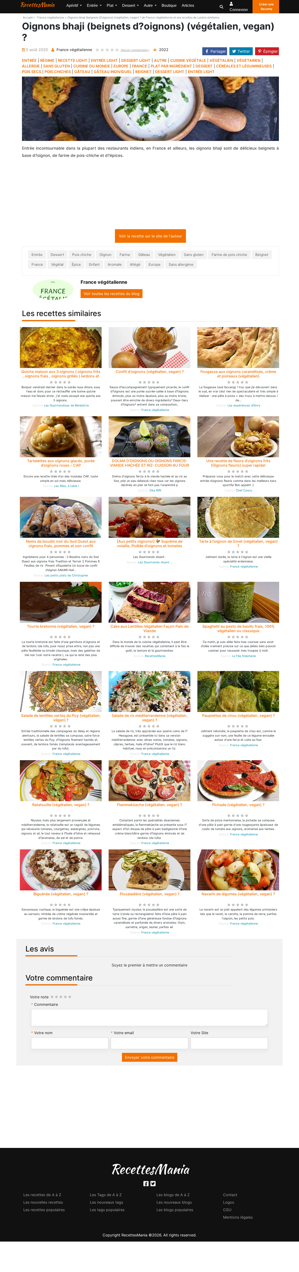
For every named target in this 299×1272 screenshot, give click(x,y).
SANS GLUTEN (56, 66)
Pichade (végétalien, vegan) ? (238, 805)
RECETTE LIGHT (72, 60)
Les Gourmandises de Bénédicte (66, 406)
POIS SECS (31, 71)
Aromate (115, 265)
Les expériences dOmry (244, 406)
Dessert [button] (129, 5)
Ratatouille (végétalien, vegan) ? (60, 805)
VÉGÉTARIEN (248, 60)
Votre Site (199, 1033)
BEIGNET (143, 71)
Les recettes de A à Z (42, 1195)
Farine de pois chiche (229, 255)
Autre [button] (149, 5)
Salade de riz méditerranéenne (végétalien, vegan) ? (150, 718)
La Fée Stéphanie (244, 657)
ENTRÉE (29, 60)
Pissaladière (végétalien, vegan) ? (149, 894)
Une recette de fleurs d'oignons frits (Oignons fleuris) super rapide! (238, 463)
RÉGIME (47, 60)
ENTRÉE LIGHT (104, 60)
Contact (230, 1195)
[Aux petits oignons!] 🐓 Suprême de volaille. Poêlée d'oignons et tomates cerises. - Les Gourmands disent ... (149, 546)
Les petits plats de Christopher (66, 576)
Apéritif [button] (72, 5)
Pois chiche (81, 255)
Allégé (135, 265)
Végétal (57, 265)
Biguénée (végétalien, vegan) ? (60, 894)
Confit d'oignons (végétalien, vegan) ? (150, 372)
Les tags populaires (107, 1210)
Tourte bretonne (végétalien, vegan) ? (60, 627)
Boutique (169, 5)
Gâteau (144, 255)
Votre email (124, 1033)
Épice (76, 265)
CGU (227, 1210)
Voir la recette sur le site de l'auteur (150, 237)
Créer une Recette (266, 6)
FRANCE (139, 66)
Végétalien (167, 255)
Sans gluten (193, 255)
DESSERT (204, 66)
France (37, 265)
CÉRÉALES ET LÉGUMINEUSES (244, 66)
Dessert (57, 255)
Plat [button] (110, 5)
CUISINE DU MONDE (91, 66)
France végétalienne (155, 411)
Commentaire (46, 1005)
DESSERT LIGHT (135, 60)
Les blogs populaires (175, 1210)
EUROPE (121, 66)
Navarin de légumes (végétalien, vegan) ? (238, 894)
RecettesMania (37, 4)
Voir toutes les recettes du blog (111, 294)
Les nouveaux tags (106, 1203)
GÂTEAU (82, 71)
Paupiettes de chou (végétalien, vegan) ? (238, 716)
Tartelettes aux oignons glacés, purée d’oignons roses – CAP (61, 463)
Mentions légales (238, 1218)
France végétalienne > (52, 17)
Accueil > (29, 17)
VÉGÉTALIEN (221, 60)
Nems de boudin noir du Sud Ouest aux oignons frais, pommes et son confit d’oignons (61, 546)
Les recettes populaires (44, 1210)
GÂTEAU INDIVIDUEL (113, 71)
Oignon (105, 255)
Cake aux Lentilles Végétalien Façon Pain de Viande (149, 629)
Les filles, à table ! (66, 487)
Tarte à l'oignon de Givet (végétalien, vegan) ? (238, 544)
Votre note (39, 997)
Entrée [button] (93, 5)
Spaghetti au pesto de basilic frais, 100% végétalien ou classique (238, 629)
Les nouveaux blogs (174, 1203)
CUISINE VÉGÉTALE (188, 60)
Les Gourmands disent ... (155, 563)
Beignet (261, 255)
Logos (228, 1203)
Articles (188, 5)
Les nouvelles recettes (43, 1203)
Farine (125, 255)
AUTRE (160, 60)
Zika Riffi (155, 491)
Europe (154, 265)
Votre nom (43, 1033)
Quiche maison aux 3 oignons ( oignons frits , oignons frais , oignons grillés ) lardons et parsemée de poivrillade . (60, 377)
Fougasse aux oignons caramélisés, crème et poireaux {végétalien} (238, 374)
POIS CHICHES (58, 71)
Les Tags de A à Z (106, 1195)
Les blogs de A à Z (173, 1195)
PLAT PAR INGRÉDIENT (171, 66)
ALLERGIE (31, 66)
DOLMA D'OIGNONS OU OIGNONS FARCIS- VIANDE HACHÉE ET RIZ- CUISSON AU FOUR (149, 463)
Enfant (94, 265)
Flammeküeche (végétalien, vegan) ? (149, 805)
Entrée (37, 255)
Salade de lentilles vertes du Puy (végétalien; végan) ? (61, 718)
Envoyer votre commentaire (149, 1058)
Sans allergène (181, 265)
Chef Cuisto (244, 491)
